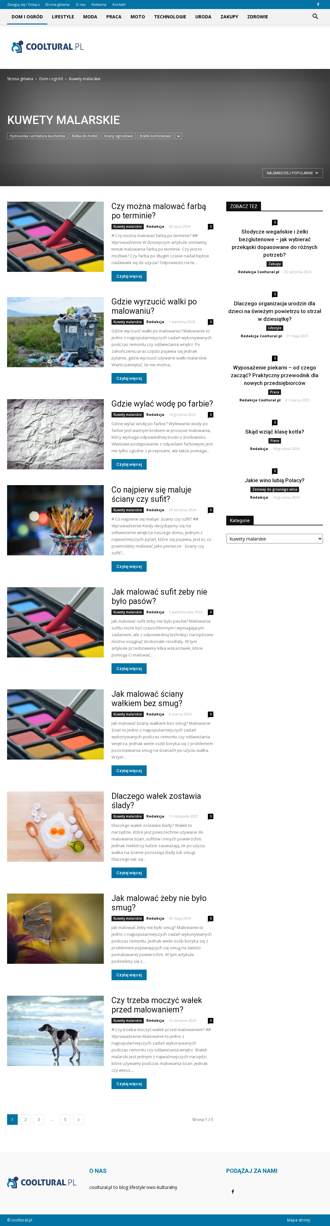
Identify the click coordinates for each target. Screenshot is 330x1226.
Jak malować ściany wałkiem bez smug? (147, 698)
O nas (80, 4)
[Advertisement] (205, 46)
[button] (315, 16)
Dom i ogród (27, 17)
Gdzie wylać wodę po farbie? (162, 403)
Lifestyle (63, 17)
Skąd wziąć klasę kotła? (274, 431)
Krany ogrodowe (118, 135)
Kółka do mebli (85, 135)
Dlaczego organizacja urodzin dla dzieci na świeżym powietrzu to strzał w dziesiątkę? (274, 311)
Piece (274, 440)
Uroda (203, 17)
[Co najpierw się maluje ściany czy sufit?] (55, 520)
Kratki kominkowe (155, 135)
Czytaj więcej (129, 276)
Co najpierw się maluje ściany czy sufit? (151, 494)
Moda (90, 17)
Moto (138, 17)
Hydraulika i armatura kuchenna (37, 135)
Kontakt (119, 4)
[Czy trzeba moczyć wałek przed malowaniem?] (55, 1031)
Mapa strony (298, 1220)
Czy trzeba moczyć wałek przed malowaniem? (157, 1005)
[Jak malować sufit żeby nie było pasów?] (55, 622)
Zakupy (229, 17)
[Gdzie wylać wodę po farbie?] (55, 434)
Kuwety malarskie (127, 226)
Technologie (170, 17)
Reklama (99, 4)
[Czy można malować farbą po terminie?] (55, 237)
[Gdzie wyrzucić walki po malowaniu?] (55, 332)
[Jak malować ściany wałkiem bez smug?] (55, 724)
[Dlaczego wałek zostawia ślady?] (55, 826)
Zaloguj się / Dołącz (23, 4)
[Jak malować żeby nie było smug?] (55, 929)
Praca (113, 17)
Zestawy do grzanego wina (274, 489)
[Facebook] (318, 4)
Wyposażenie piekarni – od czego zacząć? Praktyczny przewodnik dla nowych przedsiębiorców (274, 375)
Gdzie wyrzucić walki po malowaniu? (154, 306)
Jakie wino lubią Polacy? (275, 480)
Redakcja (155, 226)
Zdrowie (257, 17)
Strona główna (57, 4)
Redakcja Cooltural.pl (258, 271)
